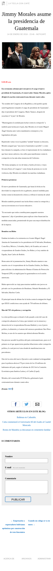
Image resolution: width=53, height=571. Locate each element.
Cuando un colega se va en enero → (39, 523)
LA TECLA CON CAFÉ (19, 3)
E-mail (15, 467)
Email (37, 404)
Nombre (9, 456)
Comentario (10, 478)
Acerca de (9, 559)
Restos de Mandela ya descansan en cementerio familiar (26, 430)
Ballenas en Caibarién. (26, 417)
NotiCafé (41, 34)
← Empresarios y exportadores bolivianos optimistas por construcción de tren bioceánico (13, 526)
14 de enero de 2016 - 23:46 (20, 34)
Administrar (44, 559)
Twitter (26, 404)
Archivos (26, 559)
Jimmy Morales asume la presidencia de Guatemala (26, 21)
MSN (10, 389)
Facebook (15, 404)
